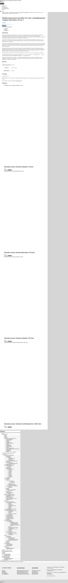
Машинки (10, 487)
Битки (7, 547)
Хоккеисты (8, 450)
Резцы (12, 525)
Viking (9, 466)
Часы (7, 500)
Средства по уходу (7, 520)
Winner (7, 542)
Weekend (10, 475)
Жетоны (7, 441)
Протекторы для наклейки (13, 527)
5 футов (5, 436)
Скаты (9, 483)
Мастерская (4, 5)
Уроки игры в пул (35, 571)
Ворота (7, 440)
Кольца (9, 504)
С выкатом (12, 482)
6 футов (5, 437)
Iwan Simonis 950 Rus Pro (12, 540)
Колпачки (10, 457)
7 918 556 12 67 (50, 574)
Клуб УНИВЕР (5, 7)
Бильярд (7, 12)
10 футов (9, 469)
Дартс (3, 549)
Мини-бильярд (8, 468)
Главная (3, 12)
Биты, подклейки (9, 439)
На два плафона (9, 514)
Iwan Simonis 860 (11, 538)
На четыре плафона (9, 517)
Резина (7, 491)
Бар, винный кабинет (10, 495)
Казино (3, 552)
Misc (3, 433)
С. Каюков (10, 476)
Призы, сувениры (9, 462)
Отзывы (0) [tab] (6, 30)
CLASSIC (9, 473)
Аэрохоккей (4, 434)
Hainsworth (8, 536)
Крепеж (7, 479)
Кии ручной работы (9, 501)
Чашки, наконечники (12, 513)
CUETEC (9, 474)
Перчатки (8, 461)
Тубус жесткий (9, 544)
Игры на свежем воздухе (7, 550)
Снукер (7, 477)
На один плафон (9, 515)
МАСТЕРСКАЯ (20, 567)
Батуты (3, 452)
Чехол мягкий (8, 545)
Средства (10, 529)
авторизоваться (19, 80)
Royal (7, 541)
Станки (9, 530)
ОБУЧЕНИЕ (35, 567)
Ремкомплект (10, 528)
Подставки (8, 444)
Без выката (12, 481)
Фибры (9, 508)
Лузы (7, 480)
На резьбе (10, 459)
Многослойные (26, 12)
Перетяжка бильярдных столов (22, 572)
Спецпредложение (5, 557)
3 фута (5, 435)
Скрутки (9, 507)
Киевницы (8, 496)
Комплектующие (14, 523)
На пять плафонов (9, 516)
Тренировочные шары (10, 548)
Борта (9, 493)
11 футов (9, 470)
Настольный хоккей (6, 556)
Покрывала (10, 490)
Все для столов (7, 478)
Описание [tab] (6, 28)
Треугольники (8, 492)
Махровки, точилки (14, 524)
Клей (9, 526)
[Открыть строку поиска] (2, 1)
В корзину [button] (10, 255)
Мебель (3, 553)
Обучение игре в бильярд (36, 570)
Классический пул (35, 573)
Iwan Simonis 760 (11, 537)
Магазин (3, 9)
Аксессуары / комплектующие (9, 438)
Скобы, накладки (11, 484)
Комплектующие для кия (10, 502)
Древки (9, 486)
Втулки (9, 503)
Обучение (4, 6)
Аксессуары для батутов (8, 453)
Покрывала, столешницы (10, 489)
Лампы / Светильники (8, 509)
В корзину (4, 25)
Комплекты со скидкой (8, 558)
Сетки (7, 447)
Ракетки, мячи (8, 446)
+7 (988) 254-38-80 (50, 570)
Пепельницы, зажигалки (12, 463)
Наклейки (20, 12)
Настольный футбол (6, 555)
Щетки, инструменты (12, 532)
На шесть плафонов (9, 518)
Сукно (5, 535)
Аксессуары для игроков (13, 12)
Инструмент (10, 521)
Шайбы (7, 451)
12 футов (9, 471)
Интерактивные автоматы (7, 551)
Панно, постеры (9, 497)
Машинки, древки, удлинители (11, 485)
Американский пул (9, 465)
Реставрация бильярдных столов (22, 571)
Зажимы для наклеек (14, 522)
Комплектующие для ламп (11, 510)
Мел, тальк (8, 456)
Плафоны (10, 512)
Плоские (7, 519)
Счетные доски (9, 499)
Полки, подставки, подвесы (11, 498)
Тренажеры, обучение (10, 464)
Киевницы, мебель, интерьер (9, 494)
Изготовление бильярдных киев (22, 573)
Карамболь (8, 467)
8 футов (9, 472)
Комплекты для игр (9, 443)
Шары (5, 546)
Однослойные (10, 460)
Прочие (9, 506)
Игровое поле (8, 442)
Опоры (7, 488)
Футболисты (8, 449)
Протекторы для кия (12, 505)
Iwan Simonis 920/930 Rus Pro (13, 539)
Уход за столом (9, 531)
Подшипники (8, 445)
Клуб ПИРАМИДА (5, 8)
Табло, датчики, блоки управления (12, 448)
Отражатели (10, 511)
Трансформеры (5, 559)
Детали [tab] (5, 29)
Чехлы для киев (7, 543)
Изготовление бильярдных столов (23, 570)
